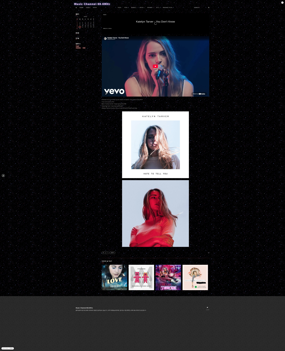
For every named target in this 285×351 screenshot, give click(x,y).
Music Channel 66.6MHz (92, 4)
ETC (157, 7)
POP (126, 7)
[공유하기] (105, 253)
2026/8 (85, 16)
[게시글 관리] (107, 253)
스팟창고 (88, 7)
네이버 (95, 7)
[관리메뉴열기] (282, 2)
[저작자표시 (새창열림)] (208, 252)
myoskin (207, 309)
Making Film (167, 7)
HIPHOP (150, 7)
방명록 (81, 7)
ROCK (142, 7)
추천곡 (120, 7)
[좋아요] (103, 253)
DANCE (133, 7)
